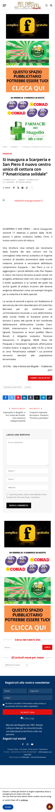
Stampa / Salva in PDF (40, 378)
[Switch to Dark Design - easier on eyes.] (46, 5)
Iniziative (7, 153)
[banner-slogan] (27, 26)
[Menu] (4, 5)
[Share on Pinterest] (22, 188)
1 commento (9, 182)
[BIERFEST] (27, 53)
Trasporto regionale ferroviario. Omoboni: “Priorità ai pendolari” (39, 415)
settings (24, 800)
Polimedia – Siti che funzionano (33, 757)
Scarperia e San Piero (13, 387)
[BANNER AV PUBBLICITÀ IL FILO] (27, 80)
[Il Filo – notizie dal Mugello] (27, 5)
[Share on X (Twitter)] (18, 188)
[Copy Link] (27, 188)
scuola (27, 387)
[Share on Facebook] (14, 188)
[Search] (51, 5)
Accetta (8, 807)
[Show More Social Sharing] (32, 188)
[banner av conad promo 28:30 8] (27, 106)
